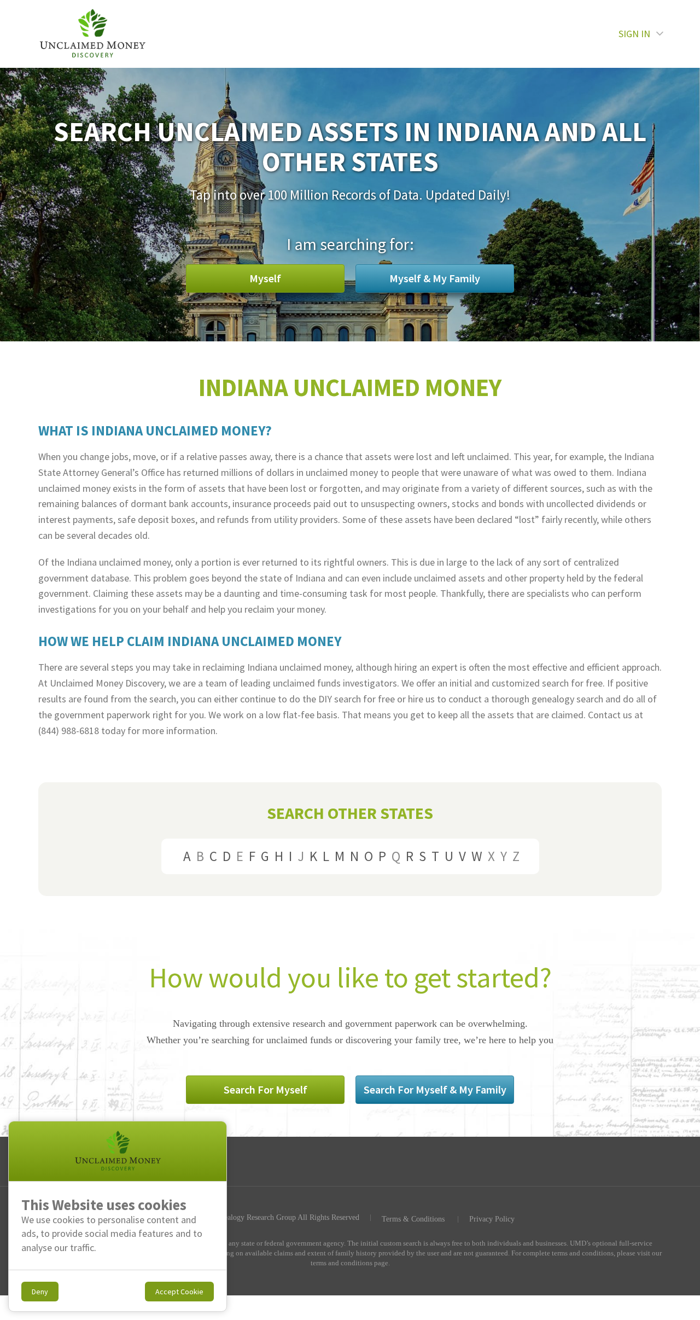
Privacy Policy (492, 1219)
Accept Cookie (179, 1291)
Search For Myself (265, 1089)
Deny (40, 1291)
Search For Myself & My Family (435, 1089)
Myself (265, 278)
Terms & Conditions (413, 1219)
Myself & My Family (434, 278)
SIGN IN (634, 33)
